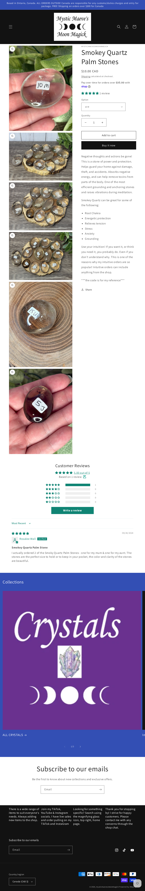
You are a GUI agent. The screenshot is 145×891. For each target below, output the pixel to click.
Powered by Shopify (127, 887)
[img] (20, 533)
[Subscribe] (100, 789)
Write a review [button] (72, 510)
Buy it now (108, 145)
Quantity (85, 115)
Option (84, 99)
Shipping (85, 76)
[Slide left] (65, 747)
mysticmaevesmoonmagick (107, 887)
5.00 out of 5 (82, 473)
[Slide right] (80, 747)
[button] (10, 27)
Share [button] (88, 289)
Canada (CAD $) (20, 881)
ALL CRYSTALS (13, 735)
